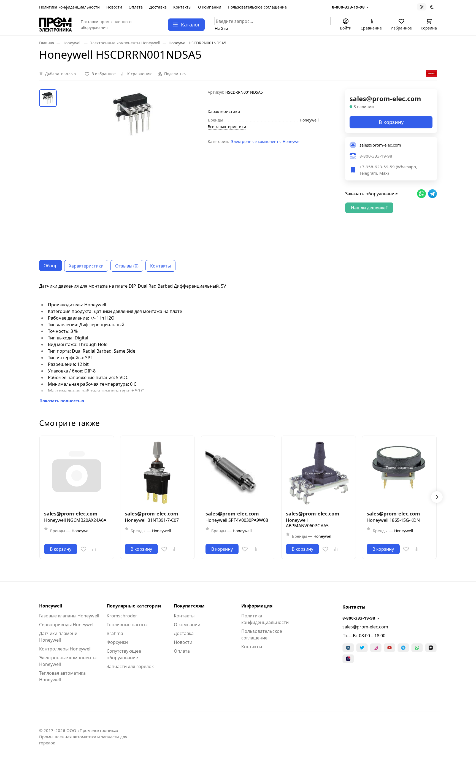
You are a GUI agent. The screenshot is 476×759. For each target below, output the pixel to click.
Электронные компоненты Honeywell (266, 141)
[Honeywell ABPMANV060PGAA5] (318, 473)
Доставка (158, 7)
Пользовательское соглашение (257, 7)
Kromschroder (122, 616)
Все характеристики (227, 126)
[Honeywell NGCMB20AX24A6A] (76, 473)
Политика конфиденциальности (69, 7)
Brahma (115, 633)
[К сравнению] (94, 549)
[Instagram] (376, 647)
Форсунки (117, 642)
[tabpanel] (238, 343)
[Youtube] (389, 647)
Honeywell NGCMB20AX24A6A (75, 520)
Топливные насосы (127, 625)
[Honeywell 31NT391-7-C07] (157, 473)
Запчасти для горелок (130, 666)
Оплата (136, 7)
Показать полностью (61, 400)
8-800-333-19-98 (348, 7)
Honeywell (50, 606)
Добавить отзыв (60, 73)
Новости (114, 7)
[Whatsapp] (417, 647)
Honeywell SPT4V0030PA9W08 (236, 520)
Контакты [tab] (160, 266)
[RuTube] (348, 658)
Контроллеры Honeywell (65, 649)
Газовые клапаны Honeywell (69, 616)
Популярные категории (134, 606)
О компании (209, 7)
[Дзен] (431, 647)
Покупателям (189, 606)
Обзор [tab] (51, 266)
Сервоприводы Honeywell (66, 625)
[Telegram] (403, 647)
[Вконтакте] (348, 647)
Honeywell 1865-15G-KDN (393, 520)
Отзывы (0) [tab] (127, 266)
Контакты (182, 7)
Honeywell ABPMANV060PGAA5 (307, 522)
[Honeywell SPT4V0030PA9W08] (238, 473)
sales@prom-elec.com (365, 627)
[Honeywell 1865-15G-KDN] (399, 473)
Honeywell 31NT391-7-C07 (152, 520)
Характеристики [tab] (86, 266)
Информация (256, 606)
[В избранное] (83, 549)
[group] (133, 170)
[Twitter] (362, 647)
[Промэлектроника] (55, 24)
